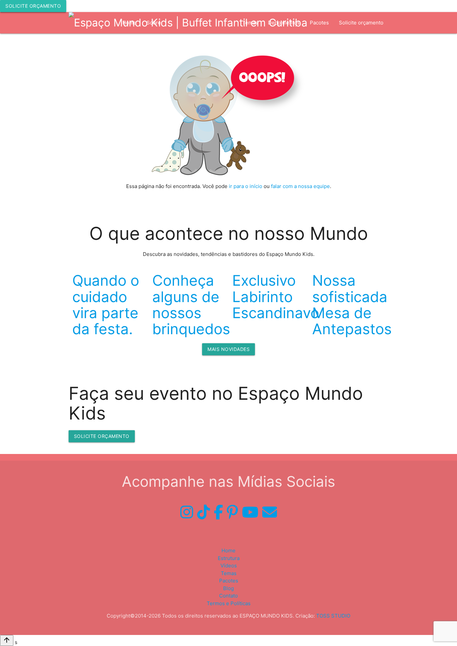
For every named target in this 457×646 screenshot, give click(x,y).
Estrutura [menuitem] (157, 44)
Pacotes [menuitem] (319, 22)
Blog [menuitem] (228, 588)
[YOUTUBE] (250, 512)
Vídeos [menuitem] (224, 44)
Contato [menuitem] (228, 595)
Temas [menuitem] (229, 573)
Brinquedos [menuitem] (192, 44)
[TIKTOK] (203, 512)
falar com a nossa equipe (300, 186)
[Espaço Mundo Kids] (188, 22)
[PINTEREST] (232, 512)
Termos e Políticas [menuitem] (229, 603)
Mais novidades (228, 349)
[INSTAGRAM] (186, 512)
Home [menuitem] (228, 550)
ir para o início (245, 186)
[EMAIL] (269, 512)
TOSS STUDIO (333, 616)
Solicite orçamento (33, 6)
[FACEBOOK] (218, 512)
